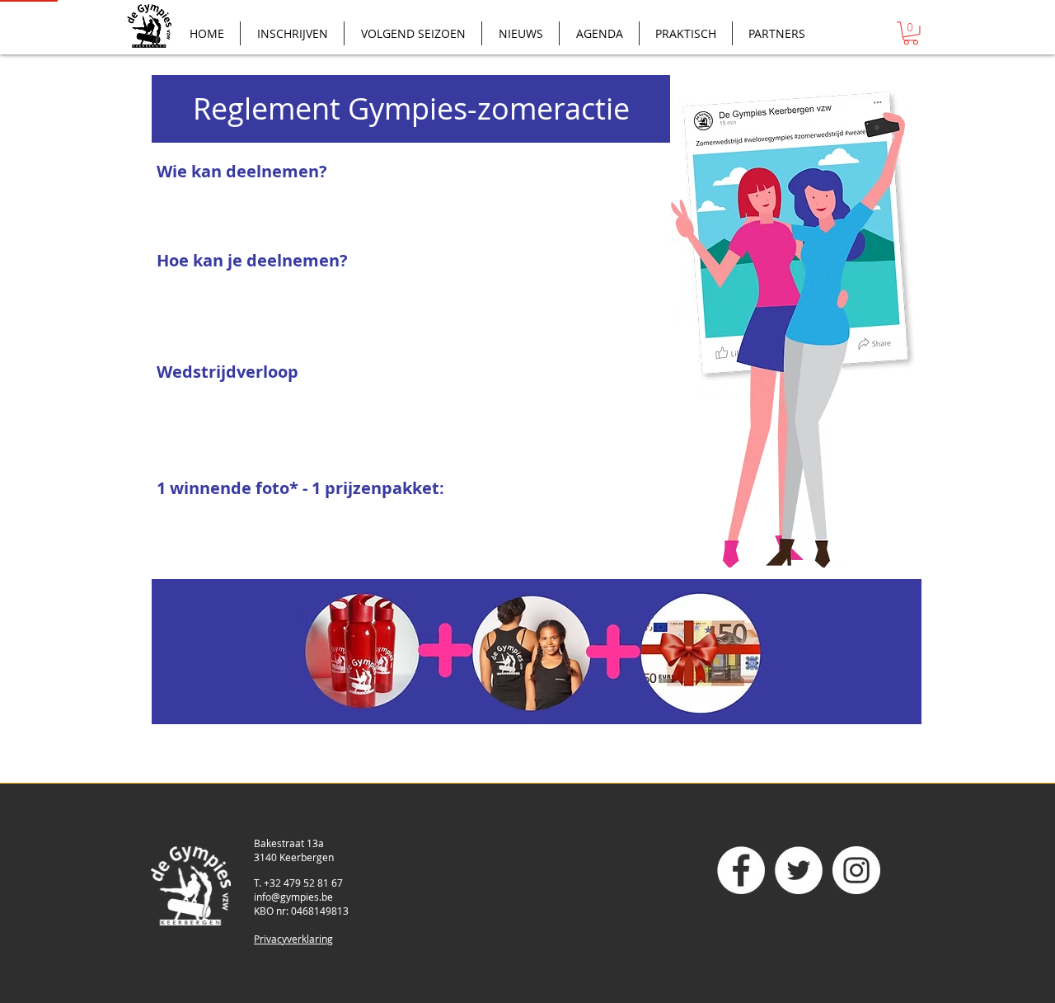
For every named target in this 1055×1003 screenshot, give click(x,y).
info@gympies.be (293, 896)
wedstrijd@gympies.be (377, 305)
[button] (911, 33)
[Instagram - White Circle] (856, 870)
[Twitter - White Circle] (799, 870)
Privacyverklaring (293, 938)
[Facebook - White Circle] (741, 870)
